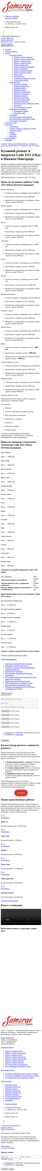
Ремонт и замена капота (22, 63)
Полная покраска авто (22, 100)
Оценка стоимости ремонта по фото (22, 128)
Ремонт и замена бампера (23, 57)
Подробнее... (5, 818)
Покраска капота (20, 90)
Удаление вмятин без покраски (20, 117)
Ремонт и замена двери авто (24, 59)
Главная (8, 49)
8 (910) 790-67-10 (7, 38)
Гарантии (12, 134)
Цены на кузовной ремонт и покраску (22, 144)
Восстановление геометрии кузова (22, 119)
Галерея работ (10, 138)
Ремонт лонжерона (21, 69)
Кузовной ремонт (15, 55)
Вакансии (13, 136)
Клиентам (8, 125)
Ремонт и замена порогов (23, 71)
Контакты (8, 140)
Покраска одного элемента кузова (26, 103)
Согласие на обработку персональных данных (22, 1076)
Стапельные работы (21, 80)
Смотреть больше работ (9, 901)
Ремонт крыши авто (21, 65)
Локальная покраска (21, 101)
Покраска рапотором (21, 98)
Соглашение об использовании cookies (19, 1078)
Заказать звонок (6, 44)
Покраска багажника (21, 94)
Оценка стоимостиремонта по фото (12, 17)
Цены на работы (11, 51)
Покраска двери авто (21, 86)
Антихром (17, 105)
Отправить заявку (7, 1169)
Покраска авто (14, 82)
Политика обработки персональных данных (21, 1074)
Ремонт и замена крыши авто (16, 1059)
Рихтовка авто (19, 76)
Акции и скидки (15, 130)
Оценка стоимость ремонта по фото (14, 655)
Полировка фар (19, 113)
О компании (14, 127)
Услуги (7, 53)
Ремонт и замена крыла (22, 61)
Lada (2, 146)
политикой (19, 735)
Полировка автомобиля (18, 109)
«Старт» (21, 792)
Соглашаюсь (8, 733)
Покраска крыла (20, 88)
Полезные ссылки (7, 1070)
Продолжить (5, 1146)
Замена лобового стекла (22, 73)
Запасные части (11, 123)
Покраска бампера (20, 84)
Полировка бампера (21, 111)
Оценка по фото (11, 1104)
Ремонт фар (18, 74)
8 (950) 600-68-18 (7, 40)
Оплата (12, 132)
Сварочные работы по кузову (24, 78)
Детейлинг (13, 115)
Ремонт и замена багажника (24, 67)
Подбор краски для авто (22, 107)
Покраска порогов (20, 96)
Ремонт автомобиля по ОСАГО (20, 688)
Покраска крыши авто (22, 92)
